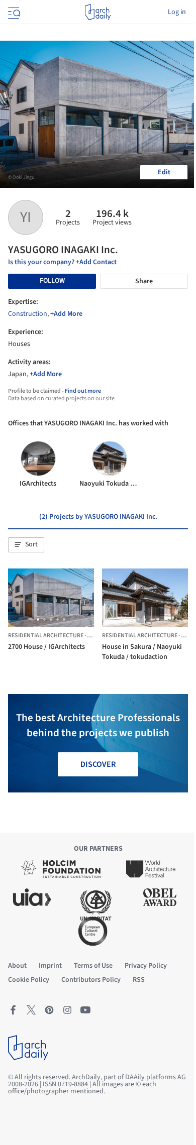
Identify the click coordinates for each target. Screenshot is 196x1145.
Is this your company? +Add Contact (62, 262)
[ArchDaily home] (98, 12)
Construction (27, 314)
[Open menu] (13, 12)
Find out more (83, 391)
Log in (177, 12)
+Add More (66, 314)
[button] (26, 544)
